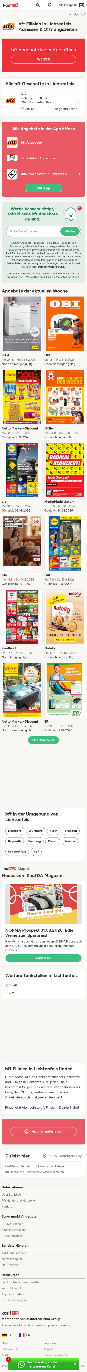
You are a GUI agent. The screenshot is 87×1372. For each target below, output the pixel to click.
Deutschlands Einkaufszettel (20, 1282)
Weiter (70, 231)
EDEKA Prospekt (12, 1224)
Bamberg (34, 841)
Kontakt (49, 1349)
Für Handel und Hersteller (19, 1200)
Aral (12, 993)
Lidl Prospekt (10, 1265)
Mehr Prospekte (43, 740)
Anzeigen (74, 14)
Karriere (7, 1206)
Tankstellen (57, 1166)
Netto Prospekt (12, 1259)
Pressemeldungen (14, 1300)
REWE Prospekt (12, 1236)
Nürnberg (15, 831)
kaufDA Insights (12, 1288)
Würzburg (36, 831)
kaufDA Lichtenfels (17, 1166)
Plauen (52, 841)
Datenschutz (10, 1349)
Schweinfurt (17, 851)
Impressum (51, 1343)
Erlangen (71, 831)
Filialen (40, 1166)
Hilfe (5, 1343)
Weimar (69, 841)
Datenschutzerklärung (51, 266)
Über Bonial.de (11, 1194)
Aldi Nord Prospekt (14, 1253)
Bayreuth (14, 841)
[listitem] (22, 331)
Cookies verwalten (56, 1355)
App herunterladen (14, 1294)
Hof (36, 851)
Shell (13, 985)
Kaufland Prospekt (14, 1230)
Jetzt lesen (43, 958)
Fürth (54, 831)
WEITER (43, 59)
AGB (5, 1355)
